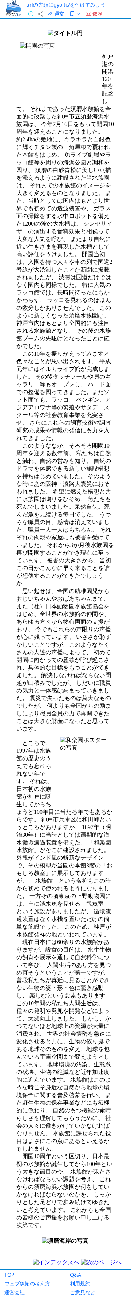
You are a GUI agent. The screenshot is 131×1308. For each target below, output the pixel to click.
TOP (9, 1274)
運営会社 (14, 1292)
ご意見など (82, 1292)
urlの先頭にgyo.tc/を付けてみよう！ (68, 4)
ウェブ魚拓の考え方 (27, 1283)
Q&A (75, 1274)
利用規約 (80, 1283)
